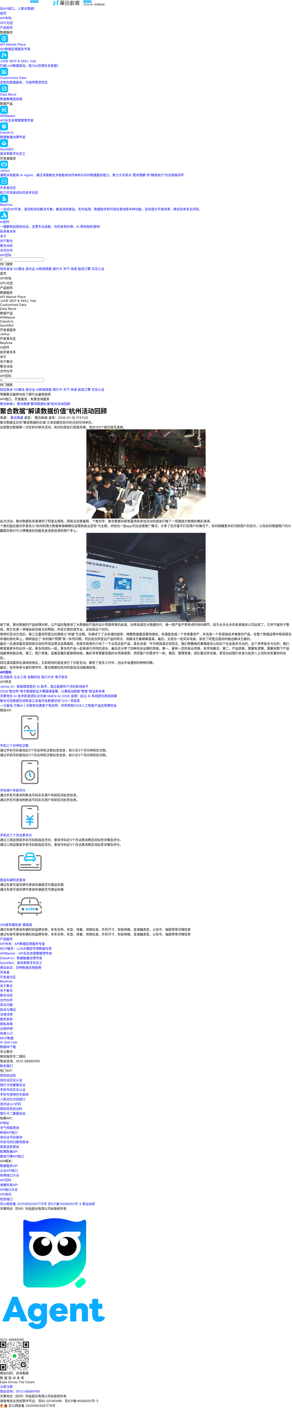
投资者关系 (8, 231)
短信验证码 (8, 1075)
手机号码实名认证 (12, 1090)
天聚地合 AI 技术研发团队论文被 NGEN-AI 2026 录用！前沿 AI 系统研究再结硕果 (58, 696)
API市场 (5, 18)
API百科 (5, 255)
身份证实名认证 (11, 1080)
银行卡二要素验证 (12, 1113)
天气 (66, 269)
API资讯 (5, 1194)
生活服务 (6, 677)
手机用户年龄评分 (12, 790)
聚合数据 (17, 418)
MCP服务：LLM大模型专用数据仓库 (26, 948)
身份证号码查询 (11, 1137)
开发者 (5, 972)
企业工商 (20, 677)
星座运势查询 (9, 1147)
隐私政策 (6, 1024)
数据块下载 (8, 1047)
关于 (3, 236)
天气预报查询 (9, 1128)
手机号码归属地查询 (14, 1142)
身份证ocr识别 (10, 1104)
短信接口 (6, 1199)
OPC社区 (6, 23)
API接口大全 (9, 1190)
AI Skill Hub (8, 1042)
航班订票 (84, 269)
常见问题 (6, 1005)
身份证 (30, 269)
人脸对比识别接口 (12, 1099)
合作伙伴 (6, 250)
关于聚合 (6, 241)
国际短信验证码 (11, 1109)
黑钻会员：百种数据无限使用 (20, 968)
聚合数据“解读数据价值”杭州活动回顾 (43, 404)
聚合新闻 (6, 404)
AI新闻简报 (44, 269)
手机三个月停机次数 (14, 746)
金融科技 (33, 677)
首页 (3, 13)
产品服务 (6, 939)
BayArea (6, 981)
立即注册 (6, 1387)
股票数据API (9, 1151)
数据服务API (9, 1166)
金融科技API (9, 1185)
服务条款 (6, 1019)
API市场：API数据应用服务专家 (22, 944)
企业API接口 (9, 1171)
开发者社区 (8, 977)
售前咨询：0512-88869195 (20, 1391)
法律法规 (6, 1014)
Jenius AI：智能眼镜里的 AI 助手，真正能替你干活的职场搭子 (44, 686)
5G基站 (19, 269)
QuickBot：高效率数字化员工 (21, 963)
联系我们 (6, 1066)
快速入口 (6, 1033)
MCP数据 (7, 1038)
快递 (74, 269)
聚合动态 (6, 246)
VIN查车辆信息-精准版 (16, 925)
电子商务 (61, 677)
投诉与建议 (8, 1010)
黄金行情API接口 (12, 1156)
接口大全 (47, 677)
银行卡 (57, 269)
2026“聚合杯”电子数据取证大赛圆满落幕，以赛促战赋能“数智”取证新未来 (52, 691)
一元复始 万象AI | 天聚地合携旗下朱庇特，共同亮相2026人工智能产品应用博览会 (58, 705)
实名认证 (98, 269)
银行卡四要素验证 (12, 1085)
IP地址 (4, 1123)
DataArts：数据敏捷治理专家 (21, 958)
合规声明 (6, 1029)
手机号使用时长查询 (14, 1094)
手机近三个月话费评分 (16, 835)
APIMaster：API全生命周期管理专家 (26, 953)
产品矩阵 (6, 28)
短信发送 (6, 269)
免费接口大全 (9, 1175)
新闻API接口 (9, 1132)
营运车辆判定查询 (12, 880)
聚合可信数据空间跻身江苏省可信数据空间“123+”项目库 (40, 701)
